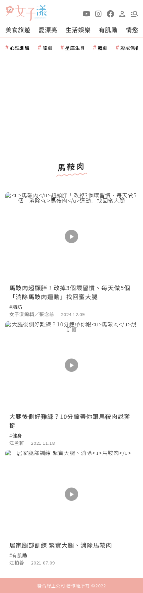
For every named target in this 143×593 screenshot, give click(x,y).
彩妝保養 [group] (130, 47)
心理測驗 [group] (20, 47)
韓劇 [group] (103, 47)
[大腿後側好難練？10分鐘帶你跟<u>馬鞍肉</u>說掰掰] (71, 365)
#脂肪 (15, 306)
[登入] (122, 13)
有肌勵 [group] (108, 29)
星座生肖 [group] (75, 47)
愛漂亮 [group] (48, 29)
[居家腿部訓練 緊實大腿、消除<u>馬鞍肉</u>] (71, 494)
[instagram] (98, 13)
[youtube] (86, 13)
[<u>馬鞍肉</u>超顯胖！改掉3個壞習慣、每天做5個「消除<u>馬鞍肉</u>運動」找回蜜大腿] (71, 236)
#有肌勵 (18, 555)
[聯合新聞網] (9, 11)
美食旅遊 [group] (18, 29)
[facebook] (110, 13)
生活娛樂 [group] (78, 29)
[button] (134, 13)
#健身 (15, 435)
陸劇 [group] (48, 47)
